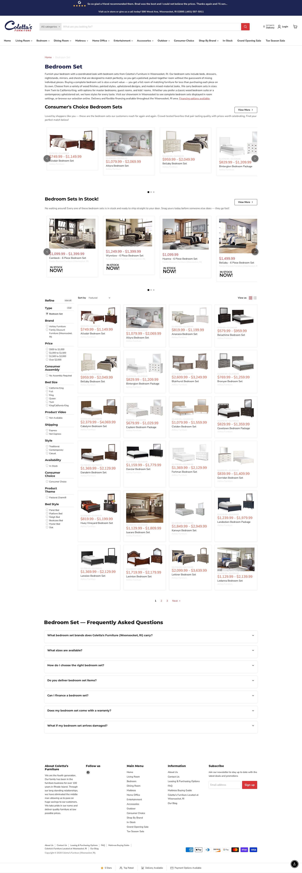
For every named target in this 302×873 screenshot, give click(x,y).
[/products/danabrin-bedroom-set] (99, 453)
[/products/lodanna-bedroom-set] (235, 559)
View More (244, 109)
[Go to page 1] (148, 192)
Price (49, 343)
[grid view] (250, 298)
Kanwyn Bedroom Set (184, 530)
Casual (52, 453)
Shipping (51, 424)
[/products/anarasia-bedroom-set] (190, 315)
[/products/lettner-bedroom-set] (190, 556)
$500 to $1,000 (56, 349)
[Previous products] (47, 158)
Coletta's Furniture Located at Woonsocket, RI (66, 848)
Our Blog (172, 803)
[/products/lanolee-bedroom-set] (99, 557)
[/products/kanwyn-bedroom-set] (190, 507)
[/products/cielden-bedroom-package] (190, 408)
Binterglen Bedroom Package (235, 166)
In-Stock (228, 40)
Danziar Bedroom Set (138, 469)
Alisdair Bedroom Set (61, 160)
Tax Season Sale (275, 40)
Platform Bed (55, 513)
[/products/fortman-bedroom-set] (190, 453)
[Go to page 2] (151, 192)
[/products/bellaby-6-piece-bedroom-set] (242, 236)
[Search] (245, 26)
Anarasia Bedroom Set (184, 334)
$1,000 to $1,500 (57, 352)
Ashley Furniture (56, 164)
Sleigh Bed (54, 517)
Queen (52, 398)
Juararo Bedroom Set (138, 532)
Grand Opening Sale (249, 40)
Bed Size (51, 382)
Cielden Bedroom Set (184, 426)
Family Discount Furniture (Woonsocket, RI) (69, 261)
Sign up (250, 785)
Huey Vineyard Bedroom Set (97, 523)
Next (175, 601)
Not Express (55, 433)
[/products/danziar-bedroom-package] (144, 452)
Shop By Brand (208, 40)
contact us (152, 657)
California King (56, 388)
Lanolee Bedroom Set (93, 576)
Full (51, 391)
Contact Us (173, 776)
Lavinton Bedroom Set (139, 576)
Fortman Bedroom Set (184, 472)
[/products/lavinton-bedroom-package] (144, 557)
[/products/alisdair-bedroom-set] (72, 140)
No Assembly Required (60, 375)
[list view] (255, 298)
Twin (51, 402)
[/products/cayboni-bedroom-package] (144, 408)
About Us (173, 772)
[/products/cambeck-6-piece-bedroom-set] (72, 234)
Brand (49, 320)
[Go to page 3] (153, 192)
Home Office (100, 40)
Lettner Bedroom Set (184, 574)
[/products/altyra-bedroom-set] (129, 143)
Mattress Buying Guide (180, 790)
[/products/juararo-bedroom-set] (144, 508)
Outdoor (163, 40)
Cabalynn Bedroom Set (94, 426)
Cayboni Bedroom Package (141, 427)
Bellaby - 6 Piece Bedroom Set (236, 262)
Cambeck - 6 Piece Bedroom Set (67, 258)
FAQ (170, 785)
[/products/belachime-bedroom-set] (235, 316)
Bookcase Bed (56, 520)
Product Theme (51, 490)
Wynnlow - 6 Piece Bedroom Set (124, 255)
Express (53, 430)
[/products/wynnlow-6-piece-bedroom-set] (129, 232)
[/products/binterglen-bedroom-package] (242, 143)
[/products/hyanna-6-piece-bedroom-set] (185, 234)
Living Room (23, 40)
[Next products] (255, 158)
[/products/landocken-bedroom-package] (235, 502)
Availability (53, 460)
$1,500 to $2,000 (57, 356)
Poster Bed (54, 523)
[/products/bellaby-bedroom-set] (185, 142)
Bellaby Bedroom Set (174, 163)
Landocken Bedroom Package (234, 522)
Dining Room (61, 40)
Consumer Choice (184, 40)
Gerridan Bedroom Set (230, 478)
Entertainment (122, 40)
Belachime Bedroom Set (231, 335)
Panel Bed (54, 510)
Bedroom (42, 40)
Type (48, 308)
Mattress (80, 40)
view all (68, 300)
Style (48, 440)
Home (7, 40)
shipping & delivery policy (224, 687)
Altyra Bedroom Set (117, 165)
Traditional (54, 446)
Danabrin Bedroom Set (93, 472)
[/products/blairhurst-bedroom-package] (190, 362)
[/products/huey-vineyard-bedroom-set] (99, 503)
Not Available (55, 418)
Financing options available (194, 98)
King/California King (59, 405)
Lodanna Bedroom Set (230, 580)
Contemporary (56, 449)
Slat (51, 527)
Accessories (144, 40)
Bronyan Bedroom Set (230, 381)
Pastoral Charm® (57, 497)
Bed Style (52, 504)
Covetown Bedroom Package (233, 428)
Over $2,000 (55, 359)
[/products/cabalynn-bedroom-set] (99, 408)
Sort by (82, 297)
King (51, 395)
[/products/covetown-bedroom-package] (235, 409)
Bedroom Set (56, 314)
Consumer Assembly (52, 368)
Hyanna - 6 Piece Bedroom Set (179, 259)
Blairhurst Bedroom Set (185, 381)
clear (69, 308)
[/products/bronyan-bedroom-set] (235, 362)
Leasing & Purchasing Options (184, 781)
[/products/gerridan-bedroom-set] (235, 456)
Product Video (55, 412)
